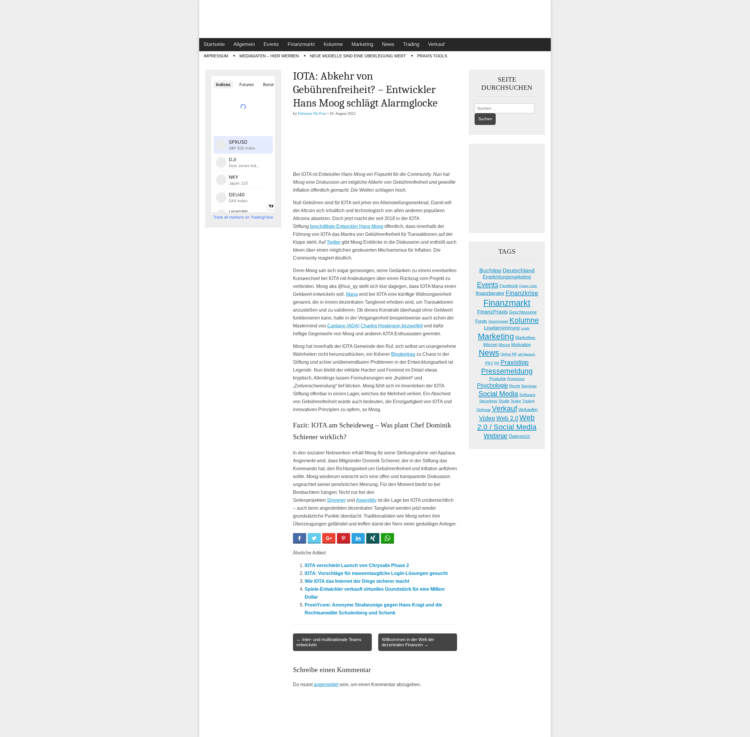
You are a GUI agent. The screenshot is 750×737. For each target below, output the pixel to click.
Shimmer (336, 500)
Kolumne (333, 44)
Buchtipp (490, 270)
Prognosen (516, 379)
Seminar (529, 386)
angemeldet (326, 684)
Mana (352, 294)
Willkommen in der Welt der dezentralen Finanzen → (408, 642)
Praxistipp (514, 362)
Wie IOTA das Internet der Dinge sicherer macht (357, 581)
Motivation (521, 344)
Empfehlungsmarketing (507, 276)
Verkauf (436, 44)
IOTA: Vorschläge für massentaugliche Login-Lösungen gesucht (376, 573)
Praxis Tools (432, 56)
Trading (411, 44)
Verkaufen (528, 409)
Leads (525, 328)
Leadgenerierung (502, 327)
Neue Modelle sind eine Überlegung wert (358, 56)
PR (496, 363)
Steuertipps (488, 401)
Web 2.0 (507, 418)
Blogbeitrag (403, 354)
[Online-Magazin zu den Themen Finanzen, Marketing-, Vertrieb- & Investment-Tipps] (375, 19)
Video (487, 418)
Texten (516, 401)
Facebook (509, 285)
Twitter (333, 242)
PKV (489, 363)
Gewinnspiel (498, 321)
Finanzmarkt (301, 44)
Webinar (495, 435)
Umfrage (483, 410)
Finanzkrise (522, 292)
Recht (514, 386)
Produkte (497, 378)
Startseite (214, 44)
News (388, 44)
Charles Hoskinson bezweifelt (392, 325)
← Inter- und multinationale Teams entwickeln (329, 642)
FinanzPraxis (492, 312)
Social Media (498, 394)
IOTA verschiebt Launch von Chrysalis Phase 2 (357, 565)
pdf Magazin (526, 354)
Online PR (508, 354)
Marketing (362, 44)
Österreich (519, 436)
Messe (504, 345)
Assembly (366, 500)
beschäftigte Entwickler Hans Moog (346, 226)
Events (271, 44)
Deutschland (519, 270)
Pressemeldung (507, 371)
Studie (504, 401)
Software (527, 394)
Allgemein (244, 44)
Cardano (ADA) (343, 325)
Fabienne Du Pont (312, 113)
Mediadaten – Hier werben (269, 56)
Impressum (216, 56)
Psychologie (492, 385)
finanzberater (490, 293)
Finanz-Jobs (528, 286)
